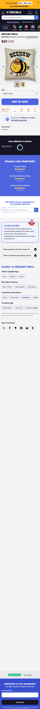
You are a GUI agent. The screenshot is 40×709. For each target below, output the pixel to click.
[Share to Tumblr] (32, 328)
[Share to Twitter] (4, 328)
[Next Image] (36, 67)
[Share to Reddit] (27, 328)
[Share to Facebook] (9, 328)
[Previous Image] (3, 67)
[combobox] (18, 17)
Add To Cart (20, 101)
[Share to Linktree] (15, 328)
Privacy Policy (25, 707)
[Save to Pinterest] (21, 328)
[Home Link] (14, 12)
